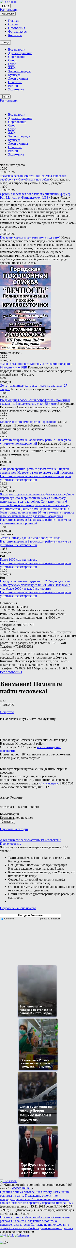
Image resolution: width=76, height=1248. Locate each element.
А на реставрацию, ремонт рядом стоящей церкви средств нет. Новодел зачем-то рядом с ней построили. (37, 470)
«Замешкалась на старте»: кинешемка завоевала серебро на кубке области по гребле (33, 177)
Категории (8, 13)
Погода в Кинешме (30, 915)
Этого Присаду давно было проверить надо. (30, 537)
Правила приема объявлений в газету (26, 1192)
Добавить (7, 821)
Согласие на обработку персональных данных (41, 1202)
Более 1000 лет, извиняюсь (18, 559)
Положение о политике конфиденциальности (29, 1197)
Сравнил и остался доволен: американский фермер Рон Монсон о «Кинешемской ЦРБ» (35, 195)
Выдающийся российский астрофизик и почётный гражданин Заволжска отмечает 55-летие (35, 401)
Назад (5, 42)
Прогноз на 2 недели (49, 918)
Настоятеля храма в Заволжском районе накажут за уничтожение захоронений (35, 441)
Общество (7, 712)
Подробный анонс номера (18, 908)
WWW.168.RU (22, 1188)
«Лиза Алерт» (48, 783)
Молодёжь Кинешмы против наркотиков (28, 421)
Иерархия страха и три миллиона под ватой (30, 237)
